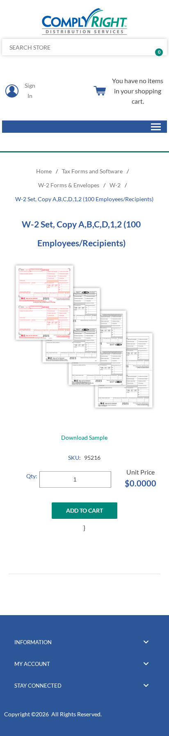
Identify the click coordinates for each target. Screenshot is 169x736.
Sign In (30, 90)
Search (157, 47)
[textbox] (67, 47)
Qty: (31, 475)
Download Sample (84, 437)
